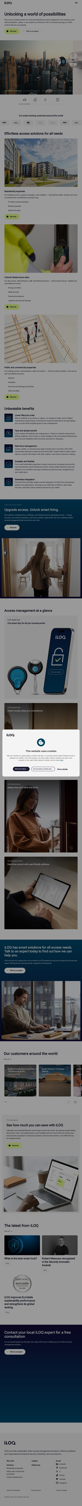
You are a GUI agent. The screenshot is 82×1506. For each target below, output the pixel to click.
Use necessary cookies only (42, 769)
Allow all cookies (20, 769)
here (61, 760)
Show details (62, 769)
